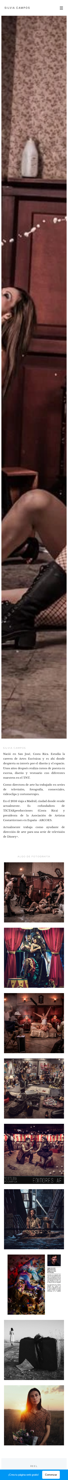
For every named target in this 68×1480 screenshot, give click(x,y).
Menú (61, 7)
